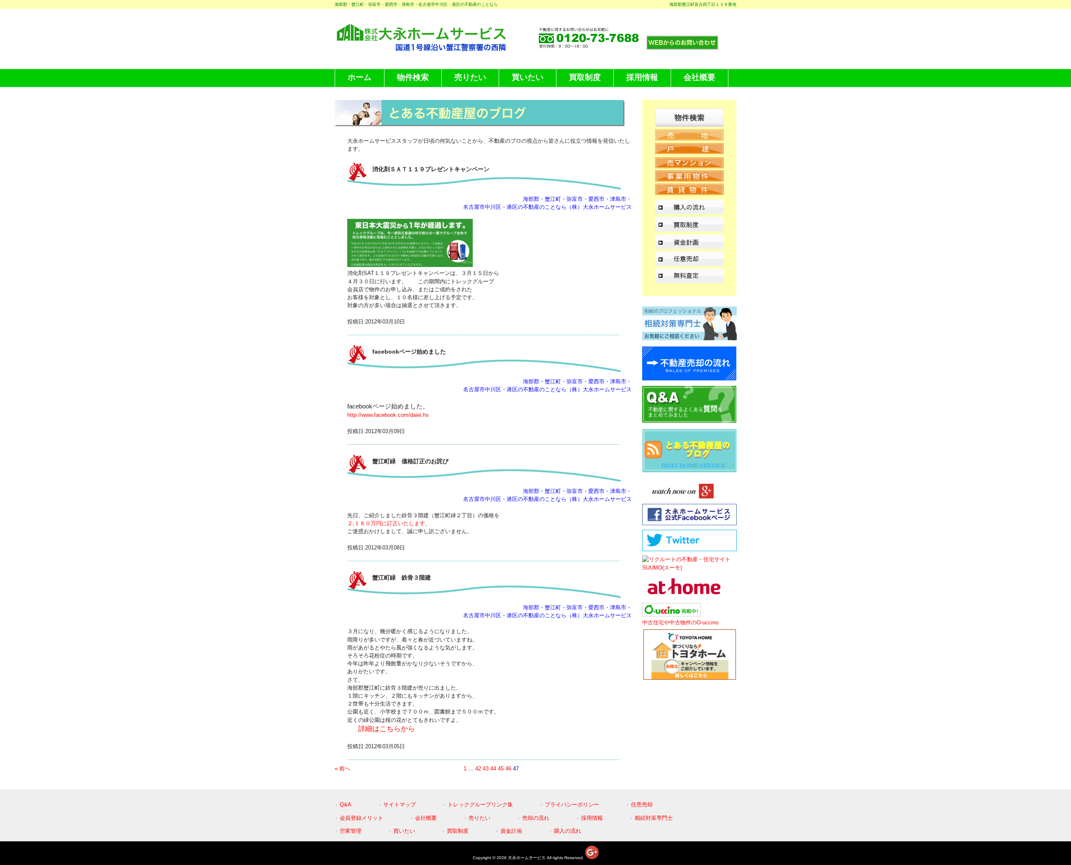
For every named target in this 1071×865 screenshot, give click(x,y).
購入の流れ (567, 831)
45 (501, 768)
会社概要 (426, 818)
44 (493, 768)
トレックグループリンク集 (480, 804)
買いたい (404, 831)
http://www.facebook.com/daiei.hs (388, 415)
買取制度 (458, 831)
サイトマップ (399, 804)
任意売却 (642, 804)
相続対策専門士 (654, 818)
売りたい (479, 818)
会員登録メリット (361, 818)
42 (478, 768)
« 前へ (342, 768)
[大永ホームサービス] (434, 49)
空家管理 (350, 831)
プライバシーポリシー (572, 804)
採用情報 (592, 818)
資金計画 (511, 831)
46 (508, 768)
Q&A (345, 804)
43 (486, 768)
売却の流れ (535, 818)
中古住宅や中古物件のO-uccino (680, 622)
